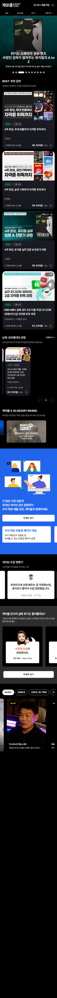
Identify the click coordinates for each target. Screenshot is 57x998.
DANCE (21, 692)
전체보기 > (50, 337)
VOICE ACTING (39, 692)
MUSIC (8, 692)
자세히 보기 (28, 518)
